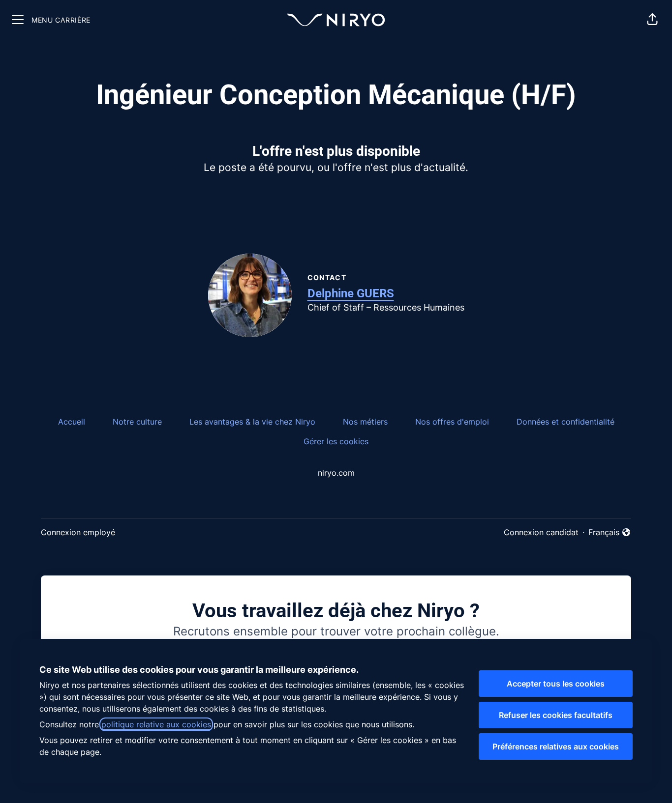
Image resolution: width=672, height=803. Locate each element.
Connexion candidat (541, 532)
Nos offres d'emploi (452, 422)
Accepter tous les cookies (556, 683)
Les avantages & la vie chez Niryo (252, 422)
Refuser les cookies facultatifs (555, 715)
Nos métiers (365, 422)
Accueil (71, 422)
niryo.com (336, 473)
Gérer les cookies (336, 441)
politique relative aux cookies (156, 724)
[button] (652, 19)
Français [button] (609, 532)
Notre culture (137, 422)
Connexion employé (78, 532)
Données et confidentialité (565, 422)
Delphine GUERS (350, 293)
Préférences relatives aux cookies (555, 746)
